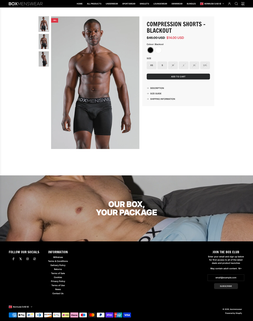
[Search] (236, 3)
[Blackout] (150, 50)
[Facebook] (13, 259)
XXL (205, 65)
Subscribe (226, 286)
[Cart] (243, 3)
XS (151, 65)
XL (194, 65)
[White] (158, 50)
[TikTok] (34, 259)
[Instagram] (27, 259)
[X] (20, 259)
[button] (58, 82)
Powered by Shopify (233, 313)
